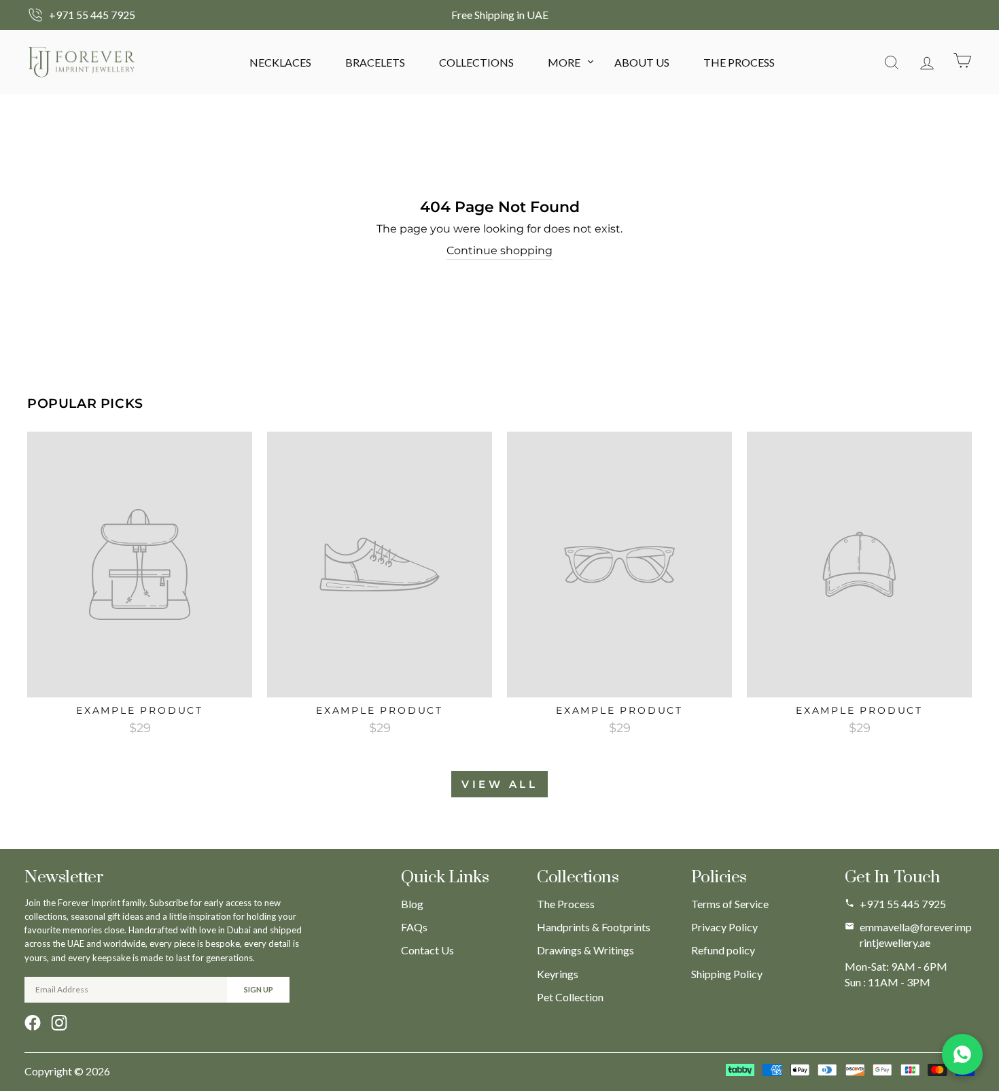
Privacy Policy (724, 926)
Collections (476, 62)
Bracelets (375, 62)
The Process (739, 62)
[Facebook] (32, 1023)
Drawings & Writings (585, 949)
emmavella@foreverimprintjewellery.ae (916, 934)
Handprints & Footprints (593, 926)
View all (499, 784)
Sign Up (258, 989)
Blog (412, 903)
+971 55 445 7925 (903, 903)
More (564, 62)
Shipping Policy (727, 973)
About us (641, 62)
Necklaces (280, 62)
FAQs (414, 926)
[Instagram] (59, 1023)
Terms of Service (730, 903)
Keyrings (557, 973)
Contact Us (427, 949)
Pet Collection (570, 996)
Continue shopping (499, 250)
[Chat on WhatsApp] (962, 1054)
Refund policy (723, 949)
